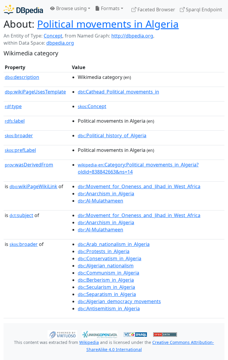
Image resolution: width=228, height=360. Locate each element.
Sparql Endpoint (203, 9)
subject (21, 215)
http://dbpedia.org (132, 35)
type (13, 106)
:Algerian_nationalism (106, 265)
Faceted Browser (155, 9)
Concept (53, 35)
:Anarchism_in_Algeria (106, 193)
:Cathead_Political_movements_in (118, 91)
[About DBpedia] (23, 9)
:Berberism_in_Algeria (106, 280)
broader (19, 135)
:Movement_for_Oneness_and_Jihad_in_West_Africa (139, 186)
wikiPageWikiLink (33, 186)
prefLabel (20, 150)
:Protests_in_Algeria (103, 251)
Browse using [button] (71, 8)
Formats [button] (110, 8)
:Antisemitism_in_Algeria (109, 308)
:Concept (92, 106)
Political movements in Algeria (108, 24)
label (15, 121)
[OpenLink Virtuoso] (62, 334)
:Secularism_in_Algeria (106, 287)
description (22, 77)
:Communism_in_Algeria (108, 272)
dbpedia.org (60, 43)
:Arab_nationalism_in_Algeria (114, 244)
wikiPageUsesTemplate (35, 91)
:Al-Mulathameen (100, 200)
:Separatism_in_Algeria (107, 294)
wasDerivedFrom (29, 164)
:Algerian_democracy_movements (119, 301)
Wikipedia (89, 342)
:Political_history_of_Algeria (112, 135)
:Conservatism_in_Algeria (109, 258)
